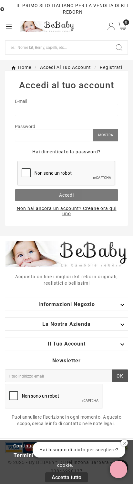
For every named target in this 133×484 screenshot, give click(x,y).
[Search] (119, 47)
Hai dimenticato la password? (66, 151)
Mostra (105, 135)
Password (25, 126)
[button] (118, 469)
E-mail (21, 101)
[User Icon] (111, 26)
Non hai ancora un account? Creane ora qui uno (67, 211)
